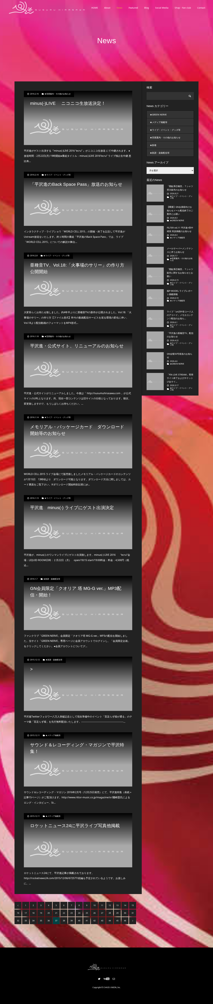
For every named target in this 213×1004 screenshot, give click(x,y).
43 (102, 920)
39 (71, 920)
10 (94, 905)
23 (71, 913)
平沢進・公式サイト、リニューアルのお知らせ (77, 345)
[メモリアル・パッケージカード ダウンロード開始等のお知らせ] (78, 441)
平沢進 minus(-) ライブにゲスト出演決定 (72, 507)
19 (41, 913)
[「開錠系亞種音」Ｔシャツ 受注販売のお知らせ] (155, 193)
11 (102, 905)
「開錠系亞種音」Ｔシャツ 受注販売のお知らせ (180, 188)
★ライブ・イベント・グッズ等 (57, 175)
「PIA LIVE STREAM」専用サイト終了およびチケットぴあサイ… (180, 378)
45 (117, 920)
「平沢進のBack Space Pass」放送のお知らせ (76, 184)
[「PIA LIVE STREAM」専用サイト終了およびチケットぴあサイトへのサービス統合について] (155, 381)
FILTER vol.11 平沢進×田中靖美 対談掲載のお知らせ (180, 229)
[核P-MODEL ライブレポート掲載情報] (155, 297)
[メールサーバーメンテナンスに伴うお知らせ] (155, 255)
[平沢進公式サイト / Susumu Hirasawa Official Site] (47, 8)
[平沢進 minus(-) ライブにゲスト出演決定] (78, 522)
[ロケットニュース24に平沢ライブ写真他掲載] (78, 840)
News (119, 7)
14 (125, 905)
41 (87, 920)
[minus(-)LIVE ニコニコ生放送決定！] (78, 118)
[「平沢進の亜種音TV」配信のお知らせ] (155, 340)
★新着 (153, 145)
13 (117, 905)
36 (49, 920)
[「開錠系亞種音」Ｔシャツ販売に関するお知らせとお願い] (155, 276)
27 (102, 913)
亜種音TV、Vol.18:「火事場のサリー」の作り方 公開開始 (78, 268)
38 (64, 920)
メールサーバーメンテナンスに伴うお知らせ (180, 250)
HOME (94, 7)
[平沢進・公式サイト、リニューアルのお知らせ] (78, 360)
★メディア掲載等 (53, 735)
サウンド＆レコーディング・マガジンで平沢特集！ (77, 748)
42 (94, 920)
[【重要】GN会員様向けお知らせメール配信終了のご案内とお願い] (155, 213)
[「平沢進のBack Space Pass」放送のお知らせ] (78, 199)
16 (18, 913)
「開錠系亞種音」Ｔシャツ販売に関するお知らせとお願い (180, 273)
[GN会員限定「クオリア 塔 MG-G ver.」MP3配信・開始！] (78, 603)
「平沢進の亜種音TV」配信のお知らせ (180, 335)
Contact (201, 7)
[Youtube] (106, 978)
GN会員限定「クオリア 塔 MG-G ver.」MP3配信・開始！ (75, 591)
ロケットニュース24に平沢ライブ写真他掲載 (75, 825)
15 (133, 905)
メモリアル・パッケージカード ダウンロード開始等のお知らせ (77, 430)
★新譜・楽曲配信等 (51, 579)
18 (33, 913)
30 (125, 913)
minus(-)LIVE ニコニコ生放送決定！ (68, 103)
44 (110, 920)
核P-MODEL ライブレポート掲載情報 (179, 292)
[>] (78, 684)
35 (41, 920)
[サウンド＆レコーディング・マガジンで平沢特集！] (78, 759)
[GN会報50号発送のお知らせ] (155, 360)
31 (133, 913)
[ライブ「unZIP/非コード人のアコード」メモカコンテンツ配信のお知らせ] (155, 318)
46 (125, 920)
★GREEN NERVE (158, 114)
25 (87, 913)
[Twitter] (99, 978)
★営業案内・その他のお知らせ (57, 94)
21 (56, 913)
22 (64, 913)
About (107, 7)
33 (26, 920)
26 (94, 913)
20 (49, 913)
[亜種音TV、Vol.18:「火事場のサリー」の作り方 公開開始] (78, 280)
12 (110, 905)
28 (110, 913)
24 (79, 913)
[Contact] (113, 978)
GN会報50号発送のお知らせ (179, 355)
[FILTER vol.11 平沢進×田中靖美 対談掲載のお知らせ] (155, 234)
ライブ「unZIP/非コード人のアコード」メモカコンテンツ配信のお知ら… (180, 315)
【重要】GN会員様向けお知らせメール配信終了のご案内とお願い (180, 210)
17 (26, 913)
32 (18, 920)
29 (117, 913)
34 (33, 920)
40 (79, 920)
